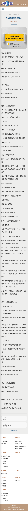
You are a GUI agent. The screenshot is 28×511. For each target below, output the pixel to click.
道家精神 (3, 452)
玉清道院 (3, 438)
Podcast (17, 470)
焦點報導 (3, 477)
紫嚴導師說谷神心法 (20, 446)
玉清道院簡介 (4, 441)
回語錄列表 (14, 430)
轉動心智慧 (4, 473)
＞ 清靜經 (3, 464)
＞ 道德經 (3, 461)
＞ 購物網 (3, 498)
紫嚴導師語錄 (16, 14)
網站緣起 (3, 444)
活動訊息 (17, 452)
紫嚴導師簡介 (18, 441)
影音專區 (3, 470)
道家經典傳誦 (4, 458)
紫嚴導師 (17, 438)
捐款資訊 (17, 481)
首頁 (10, 14)
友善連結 (3, 489)
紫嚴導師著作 (18, 449)
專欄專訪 (3, 483)
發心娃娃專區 (4, 495)
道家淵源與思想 (5, 456)
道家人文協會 (4, 466)
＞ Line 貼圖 (4, 501)
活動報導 (3, 481)
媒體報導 (3, 486)
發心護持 (17, 477)
